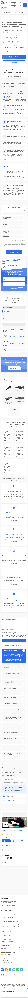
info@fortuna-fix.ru (6, 939)
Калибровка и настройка (8, 227)
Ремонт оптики (6, 236)
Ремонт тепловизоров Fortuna (9, 917)
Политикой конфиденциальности (17, 783)
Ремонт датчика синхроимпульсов (6, 232)
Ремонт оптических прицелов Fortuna (11, 914)
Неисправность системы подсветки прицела (6, 329)
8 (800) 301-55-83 (6, 935)
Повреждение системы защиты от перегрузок (6, 343)
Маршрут (7, 840)
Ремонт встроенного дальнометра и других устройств (7, 223)
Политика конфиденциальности (14, 981)
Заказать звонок (14, 368)
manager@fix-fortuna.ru (7, 943)
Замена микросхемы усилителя (7, 218)
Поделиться (2, 969)
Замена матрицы (6, 213)
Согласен (23, 992)
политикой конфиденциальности (16, 287)
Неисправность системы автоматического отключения (7, 351)
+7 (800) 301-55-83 (15, 3)
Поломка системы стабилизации (6, 336)
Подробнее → (22, 329)
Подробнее (14, 498)
